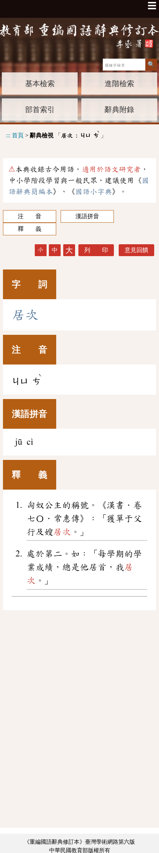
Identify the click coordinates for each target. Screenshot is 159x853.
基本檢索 (40, 83)
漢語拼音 (87, 216)
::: (8, 135)
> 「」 (56, 134)
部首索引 (40, 109)
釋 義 (29, 229)
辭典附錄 (119, 109)
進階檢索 (119, 83)
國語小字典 (93, 191)
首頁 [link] (18, 135)
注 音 (29, 216)
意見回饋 (136, 250)
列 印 (96, 250)
